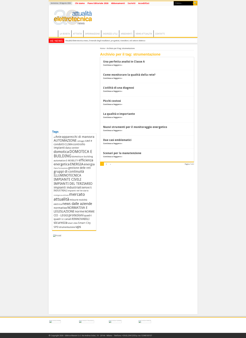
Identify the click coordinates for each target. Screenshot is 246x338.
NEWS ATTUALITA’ (144, 33)
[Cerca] (195, 3)
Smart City (84, 222)
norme (79, 211)
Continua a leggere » (112, 65)
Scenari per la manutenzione (122, 153)
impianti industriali (67, 187)
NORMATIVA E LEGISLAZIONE (71, 209)
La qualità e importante (119, 114)
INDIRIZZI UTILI (110, 33)
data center (72, 147)
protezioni (76, 215)
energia (89, 164)
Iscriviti (131, 3)
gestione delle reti (79, 167)
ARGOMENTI (126, 33)
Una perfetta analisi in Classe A (124, 61)
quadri (88, 215)
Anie (58, 137)
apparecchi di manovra (78, 137)
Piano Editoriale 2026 (98, 3)
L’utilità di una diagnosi (118, 87)
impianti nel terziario (78, 190)
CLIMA (69, 144)
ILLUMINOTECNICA (67, 175)
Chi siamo (80, 3)
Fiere (56, 168)
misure (74, 199)
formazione (63, 168)
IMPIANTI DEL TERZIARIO (73, 183)
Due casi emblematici (117, 140)
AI (54, 137)
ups (78, 227)
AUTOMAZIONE (65, 141)
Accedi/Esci (143, 3)
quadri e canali (62, 218)
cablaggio (81, 141)
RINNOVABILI (80, 219)
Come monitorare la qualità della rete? (129, 74)
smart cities (73, 223)
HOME (54, 34)
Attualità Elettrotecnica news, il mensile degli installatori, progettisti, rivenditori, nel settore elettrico (105, 41)
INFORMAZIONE (92, 33)
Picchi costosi (112, 101)
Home (102, 48)
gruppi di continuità (69, 171)
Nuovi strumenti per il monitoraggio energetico (135, 127)
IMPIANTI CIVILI (67, 179)
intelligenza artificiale (61, 195)
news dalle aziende (77, 204)
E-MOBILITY (72, 160)
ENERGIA (76, 164)
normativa (60, 207)
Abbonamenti (118, 3)
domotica (61, 152)
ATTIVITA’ (77, 33)
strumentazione (67, 227)
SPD (56, 226)
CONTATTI (160, 33)
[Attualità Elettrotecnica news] (71, 23)
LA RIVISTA (65, 33)
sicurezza (60, 223)
